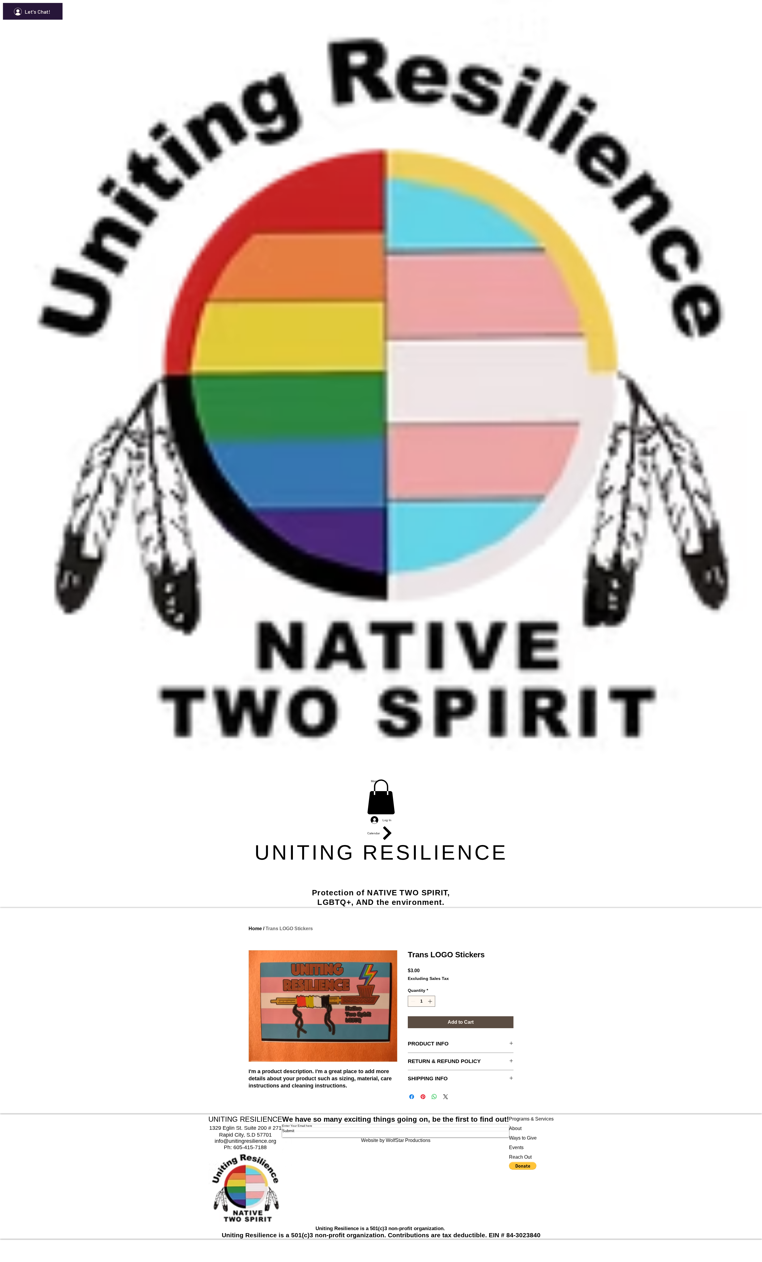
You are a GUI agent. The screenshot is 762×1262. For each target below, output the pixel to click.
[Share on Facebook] (411, 1096)
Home (255, 928)
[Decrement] (412, 1001)
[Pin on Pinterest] (423, 1096)
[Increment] (430, 1001)
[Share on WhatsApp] (434, 1096)
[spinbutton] (421, 1001)
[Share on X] (445, 1096)
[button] (381, 796)
